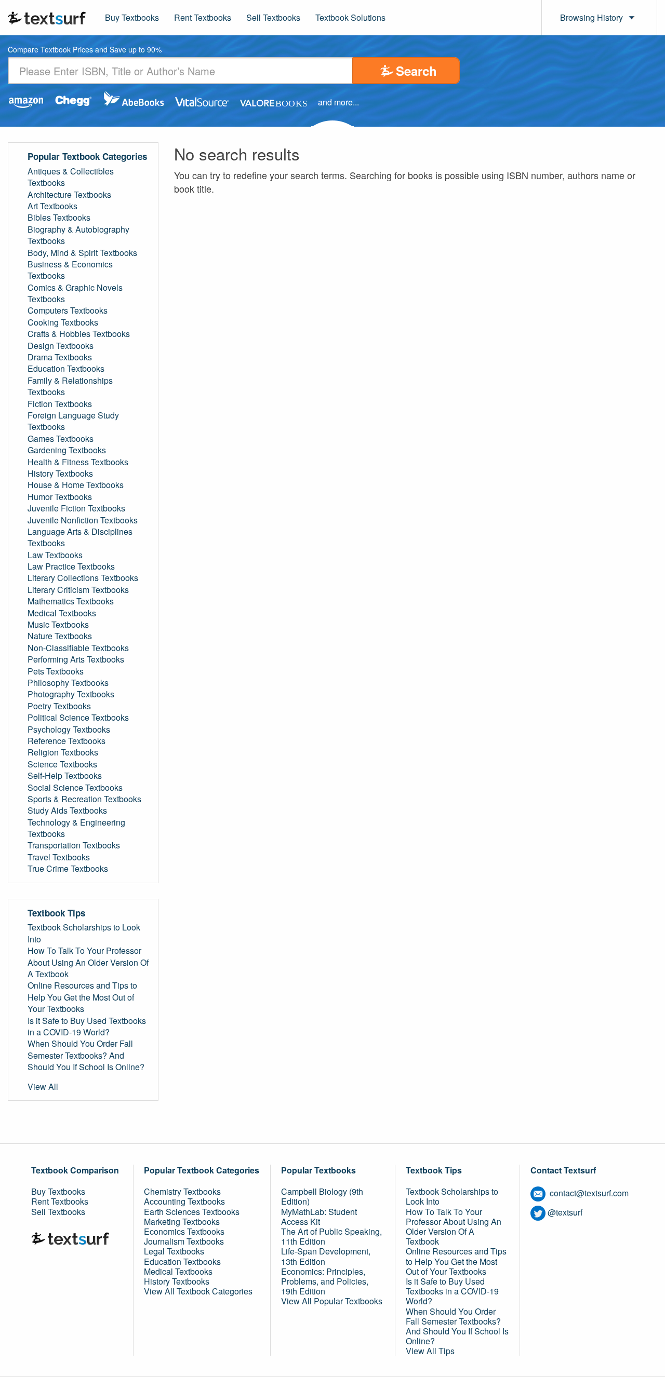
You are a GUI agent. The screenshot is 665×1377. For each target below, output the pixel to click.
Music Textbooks (58, 624)
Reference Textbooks (66, 741)
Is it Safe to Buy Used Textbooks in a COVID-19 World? (87, 1026)
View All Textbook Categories (198, 1291)
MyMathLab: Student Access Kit (319, 1216)
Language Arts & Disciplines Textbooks (80, 537)
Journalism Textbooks (184, 1241)
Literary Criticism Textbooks (78, 590)
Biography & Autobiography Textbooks (78, 235)
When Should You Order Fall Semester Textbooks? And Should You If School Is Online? (86, 1055)
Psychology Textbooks (69, 729)
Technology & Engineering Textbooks (76, 828)
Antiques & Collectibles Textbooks (71, 177)
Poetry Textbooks (59, 706)
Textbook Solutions (350, 17)
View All (43, 1086)
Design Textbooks (61, 346)
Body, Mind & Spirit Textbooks (82, 253)
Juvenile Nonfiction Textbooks (83, 520)
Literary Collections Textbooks (83, 578)
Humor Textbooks (60, 497)
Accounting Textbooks (184, 1201)
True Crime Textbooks (68, 868)
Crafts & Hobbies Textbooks (79, 334)
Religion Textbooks (63, 752)
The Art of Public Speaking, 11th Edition (331, 1236)
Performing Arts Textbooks (76, 659)
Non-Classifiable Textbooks (78, 648)
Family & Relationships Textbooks (70, 386)
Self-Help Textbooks (65, 775)
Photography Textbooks (71, 694)
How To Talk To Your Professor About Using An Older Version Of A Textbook (88, 962)
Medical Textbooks (62, 613)
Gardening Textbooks (67, 450)
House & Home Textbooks (76, 485)
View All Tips (430, 1351)
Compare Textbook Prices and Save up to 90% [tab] (85, 50)
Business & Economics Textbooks (70, 270)
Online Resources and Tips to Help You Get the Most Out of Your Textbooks (82, 997)
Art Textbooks (52, 206)
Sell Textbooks (273, 17)
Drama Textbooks (60, 357)
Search (416, 70)
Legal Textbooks (174, 1251)
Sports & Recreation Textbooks (84, 799)
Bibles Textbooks (59, 217)
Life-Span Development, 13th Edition (325, 1256)
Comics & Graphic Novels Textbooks (75, 293)
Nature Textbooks (60, 636)
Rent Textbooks (202, 17)
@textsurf (565, 1212)
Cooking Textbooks (63, 322)
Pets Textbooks (56, 671)
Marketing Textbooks (182, 1221)
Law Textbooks (55, 555)
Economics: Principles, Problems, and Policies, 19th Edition (324, 1281)
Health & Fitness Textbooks (78, 462)
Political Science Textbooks (78, 717)
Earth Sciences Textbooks (192, 1212)
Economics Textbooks (184, 1231)
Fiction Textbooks (60, 404)
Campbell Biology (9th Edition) (322, 1196)
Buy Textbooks (132, 17)
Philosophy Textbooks (68, 682)
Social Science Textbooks (75, 787)
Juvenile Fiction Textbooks (76, 508)
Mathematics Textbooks (71, 601)
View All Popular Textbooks (331, 1301)
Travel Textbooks (59, 857)
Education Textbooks (66, 368)
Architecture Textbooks (69, 194)
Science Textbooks (62, 764)
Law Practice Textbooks (71, 566)
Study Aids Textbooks (67, 810)
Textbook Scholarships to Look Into (84, 933)
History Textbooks (60, 473)
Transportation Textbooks (74, 845)
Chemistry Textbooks (182, 1191)
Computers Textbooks (68, 310)
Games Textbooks (61, 438)
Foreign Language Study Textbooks (73, 421)
